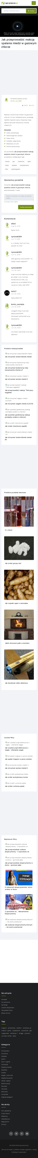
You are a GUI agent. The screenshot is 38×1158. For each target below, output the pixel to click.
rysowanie (24, 1030)
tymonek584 (16, 236)
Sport (3, 1059)
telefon (19, 1028)
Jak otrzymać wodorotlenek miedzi (18, 357)
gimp (9, 1030)
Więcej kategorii (7, 1097)
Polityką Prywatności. (19, 1152)
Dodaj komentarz (26, 207)
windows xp (27, 1028)
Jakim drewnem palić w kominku (17, 643)
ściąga (21, 1033)
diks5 (13, 223)
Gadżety (4, 1070)
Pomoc (3, 1124)
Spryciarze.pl (23, 1145)
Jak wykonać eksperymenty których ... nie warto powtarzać (18, 926)
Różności (4, 1092)
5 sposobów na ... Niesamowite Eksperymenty (16, 912)
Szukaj (31, 11)
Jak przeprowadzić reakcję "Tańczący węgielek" (19, 391)
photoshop (11, 1028)
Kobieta (4, 1056)
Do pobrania (5, 1002)
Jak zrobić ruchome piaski (14, 786)
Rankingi (4, 1005)
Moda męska (5, 1081)
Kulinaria (4, 1053)
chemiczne (21, 161)
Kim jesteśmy (6, 1111)
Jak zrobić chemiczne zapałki (16, 426)
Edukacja (4, 1064)
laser (14, 1036)
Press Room (5, 1113)
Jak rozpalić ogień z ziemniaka (16, 603)
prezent (27, 1033)
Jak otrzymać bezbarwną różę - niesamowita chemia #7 (17, 369)
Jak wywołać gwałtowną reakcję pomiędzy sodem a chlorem (17, 416)
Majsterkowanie (6, 1078)
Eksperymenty (6, 1067)
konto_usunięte (16, 101)
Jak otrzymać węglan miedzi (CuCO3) (19, 404)
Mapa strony (5, 1013)
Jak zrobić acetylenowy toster (16, 777)
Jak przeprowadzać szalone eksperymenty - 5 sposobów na (17, 850)
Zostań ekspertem (7, 1007)
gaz (14, 161)
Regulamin (5, 1122)
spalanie (14, 165)
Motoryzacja (5, 1083)
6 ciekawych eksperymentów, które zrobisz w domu (18, 888)
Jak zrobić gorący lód (13, 563)
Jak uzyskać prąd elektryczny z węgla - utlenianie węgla (16, 749)
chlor (6, 169)
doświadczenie (24, 165)
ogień (29, 161)
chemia (7, 161)
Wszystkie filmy (6, 1010)
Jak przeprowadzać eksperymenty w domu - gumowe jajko (19, 864)
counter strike (6, 1036)
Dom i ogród (5, 1062)
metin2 (3, 1030)
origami (4, 1028)
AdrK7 (13, 291)
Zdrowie (4, 1089)
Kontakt (4, 999)
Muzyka (4, 1086)
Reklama (4, 1116)
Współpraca (5, 1119)
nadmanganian (15, 169)
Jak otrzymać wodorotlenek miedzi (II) (18, 438)
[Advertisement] (19, 72)
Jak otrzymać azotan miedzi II (16, 379)
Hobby (3, 1072)
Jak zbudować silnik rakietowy (16, 683)
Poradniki (4, 1094)
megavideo (5, 1033)
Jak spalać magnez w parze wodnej (18, 759)
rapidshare (16, 1030)
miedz (7, 165)
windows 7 (14, 1033)
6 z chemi (8, 530)
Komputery (5, 1051)
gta (31, 1030)
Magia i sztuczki (7, 1075)
